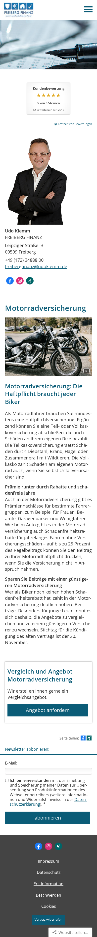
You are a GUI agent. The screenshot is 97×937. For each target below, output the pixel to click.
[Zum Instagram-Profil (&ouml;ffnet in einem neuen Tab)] (20, 280)
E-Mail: (11, 763)
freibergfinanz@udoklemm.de (36, 266)
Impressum (48, 861)
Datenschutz (48, 872)
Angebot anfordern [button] (48, 710)
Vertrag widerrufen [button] (48, 919)
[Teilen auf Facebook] (83, 738)
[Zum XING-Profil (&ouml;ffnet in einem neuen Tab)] (30, 280)
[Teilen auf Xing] (89, 738)
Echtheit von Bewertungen (75, 124)
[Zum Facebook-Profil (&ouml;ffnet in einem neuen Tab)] (10, 280)
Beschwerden (48, 895)
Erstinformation (48, 883)
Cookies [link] (48, 906)
